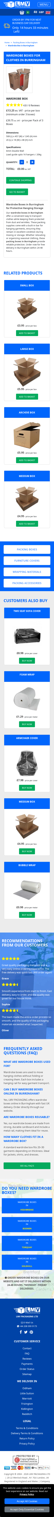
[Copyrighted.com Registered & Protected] (27, 1459)
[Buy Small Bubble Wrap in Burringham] (27, 889)
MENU (44, 4)
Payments (27, 1363)
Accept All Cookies (27, 1501)
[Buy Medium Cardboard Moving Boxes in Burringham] (27, 498)
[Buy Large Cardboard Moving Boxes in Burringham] (27, 371)
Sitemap (27, 1374)
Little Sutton (27, 1393)
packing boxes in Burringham (21, 241)
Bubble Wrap (27, 865)
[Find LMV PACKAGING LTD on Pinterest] (31, 1332)
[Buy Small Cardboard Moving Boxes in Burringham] (27, 308)
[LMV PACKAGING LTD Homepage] (17, 4)
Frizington (27, 1403)
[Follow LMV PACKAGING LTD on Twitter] (26, 1332)
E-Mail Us (28, 1322)
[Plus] (32, 162)
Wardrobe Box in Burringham (21, 45)
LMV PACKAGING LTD (39, 1474)
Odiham (27, 1388)
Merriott (27, 1398)
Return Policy (27, 1438)
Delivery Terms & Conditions (27, 1433)
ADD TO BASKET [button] (27, 333)
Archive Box (27, 412)
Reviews (27, 1358)
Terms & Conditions (27, 1428)
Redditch (27, 1414)
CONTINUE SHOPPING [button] (20, 180)
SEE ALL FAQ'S (27, 1165)
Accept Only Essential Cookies (27, 1509)
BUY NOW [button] (27, 660)
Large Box (27, 349)
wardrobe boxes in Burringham (27, 212)
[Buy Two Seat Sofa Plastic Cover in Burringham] (27, 635)
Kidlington (27, 1409)
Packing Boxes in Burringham (25, 42)
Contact (27, 1348)
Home (7, 42)
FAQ (27, 1353)
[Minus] (22, 162)
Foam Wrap (27, 674)
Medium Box (27, 476)
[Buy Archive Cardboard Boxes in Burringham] (27, 435)
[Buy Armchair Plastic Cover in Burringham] (27, 762)
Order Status (27, 1369)
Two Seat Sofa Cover (27, 611)
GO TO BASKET (17, 191)
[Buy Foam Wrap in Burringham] (27, 699)
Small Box (27, 285)
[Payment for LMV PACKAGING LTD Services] (27, 1466)
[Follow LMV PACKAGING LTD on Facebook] (21, 1332)
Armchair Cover (27, 738)
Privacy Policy (27, 1494)
